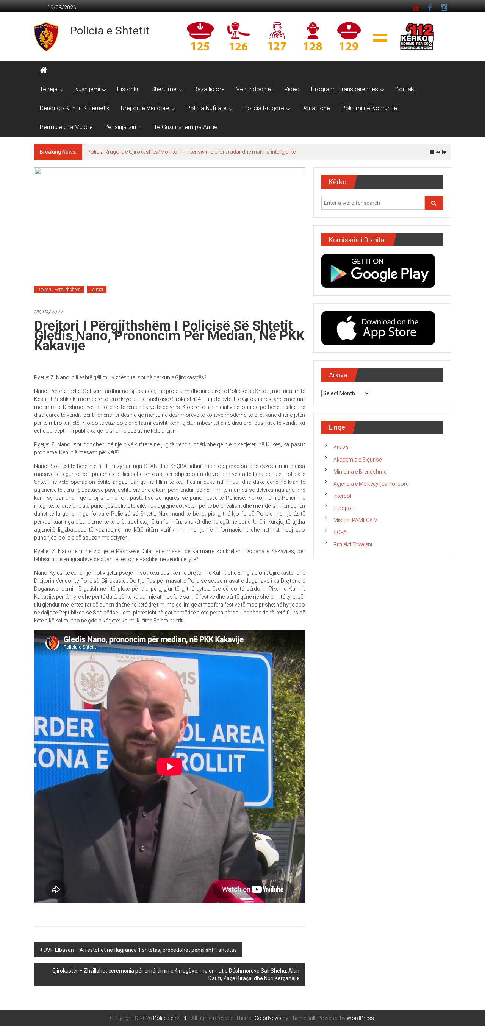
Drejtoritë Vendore (145, 108)
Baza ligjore (209, 89)
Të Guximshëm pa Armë (185, 127)
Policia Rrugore (264, 108)
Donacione (315, 108)
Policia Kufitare (206, 108)
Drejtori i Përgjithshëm (59, 289)
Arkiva (340, 447)
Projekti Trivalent (352, 544)
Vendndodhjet (254, 89)
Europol (342, 508)
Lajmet (96, 289)
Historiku (128, 89)
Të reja (49, 89)
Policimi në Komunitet (370, 108)
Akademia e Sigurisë (357, 460)
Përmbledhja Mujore (66, 127)
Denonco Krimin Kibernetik (75, 108)
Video (292, 89)
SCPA (340, 532)
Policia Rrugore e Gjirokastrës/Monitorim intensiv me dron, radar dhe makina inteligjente (191, 152)
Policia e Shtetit (110, 30)
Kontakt (405, 89)
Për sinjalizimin (123, 127)
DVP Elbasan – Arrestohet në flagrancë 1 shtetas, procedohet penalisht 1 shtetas (140, 950)
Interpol (342, 496)
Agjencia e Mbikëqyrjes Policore (370, 484)
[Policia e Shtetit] (43, 70)
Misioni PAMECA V (355, 520)
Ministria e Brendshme (359, 472)
